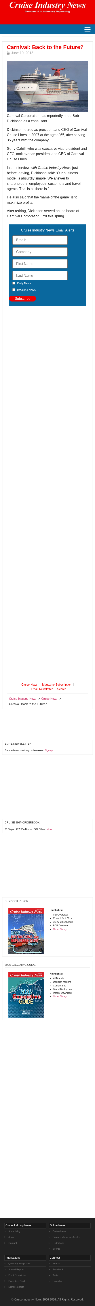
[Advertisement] (47, 494)
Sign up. (49, 750)
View (49, 829)
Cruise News (29, 684)
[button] (87, 29)
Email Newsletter (42, 689)
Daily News (24, 283)
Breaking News (26, 290)
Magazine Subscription (56, 684)
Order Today (60, 929)
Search (61, 689)
